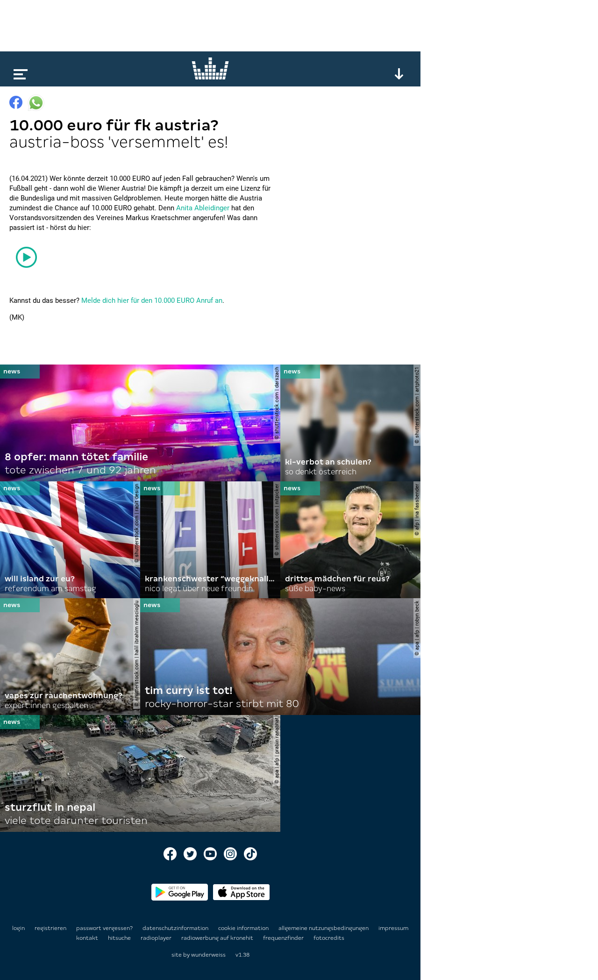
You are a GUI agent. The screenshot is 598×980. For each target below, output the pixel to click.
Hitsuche (120, 938)
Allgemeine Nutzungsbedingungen (324, 928)
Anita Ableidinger (202, 208)
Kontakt (88, 938)
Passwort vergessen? (104, 928)
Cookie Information (244, 928)
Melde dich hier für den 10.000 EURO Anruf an (151, 300)
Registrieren (50, 928)
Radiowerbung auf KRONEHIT (218, 938)
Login (18, 928)
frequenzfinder (284, 938)
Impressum (393, 928)
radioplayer (157, 938)
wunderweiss (208, 954)
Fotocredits (328, 938)
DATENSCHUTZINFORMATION (176, 928)
